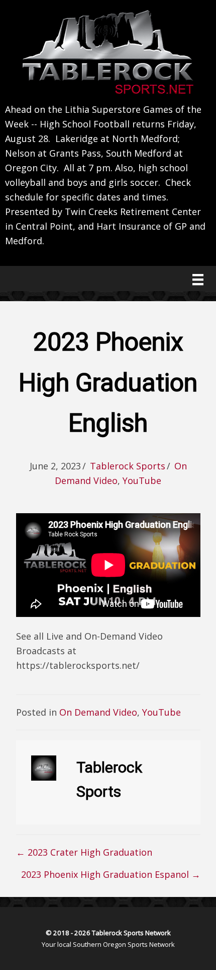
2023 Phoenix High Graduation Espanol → (110, 874)
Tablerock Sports (127, 466)
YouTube (142, 480)
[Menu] (198, 279)
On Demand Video (98, 712)
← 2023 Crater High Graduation (84, 852)
